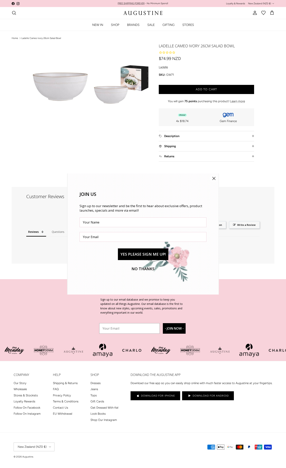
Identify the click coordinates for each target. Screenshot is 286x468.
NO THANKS (143, 268)
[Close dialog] (214, 178)
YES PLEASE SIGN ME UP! (143, 254)
